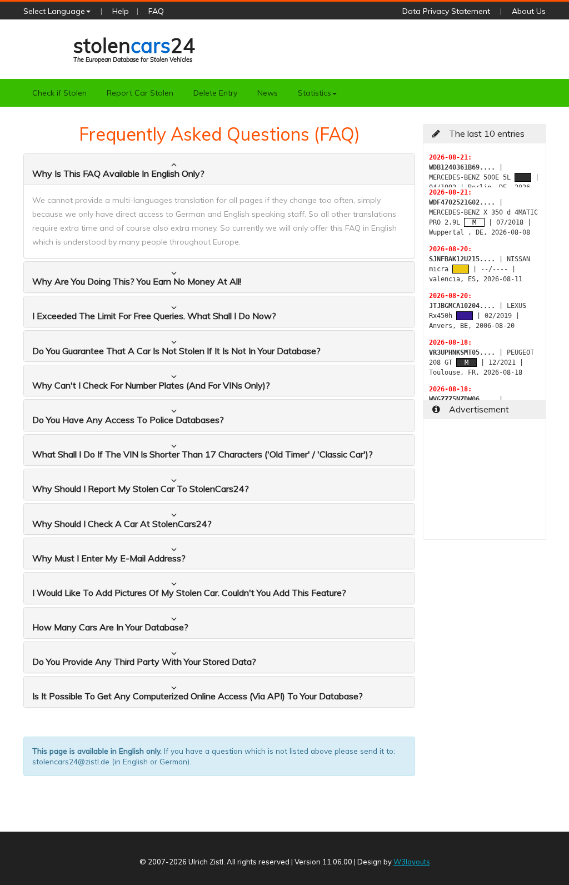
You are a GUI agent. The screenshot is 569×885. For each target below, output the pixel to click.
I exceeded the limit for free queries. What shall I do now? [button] (154, 315)
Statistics (314, 93)
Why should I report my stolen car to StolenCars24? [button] (140, 488)
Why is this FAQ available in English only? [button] (118, 173)
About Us (529, 11)
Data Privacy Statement (446, 11)
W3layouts (411, 861)
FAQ (156, 11)
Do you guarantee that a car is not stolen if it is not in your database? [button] (176, 350)
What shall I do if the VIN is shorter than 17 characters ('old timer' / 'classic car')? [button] (202, 454)
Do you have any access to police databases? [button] (128, 419)
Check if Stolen (59, 93)
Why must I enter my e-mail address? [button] (109, 558)
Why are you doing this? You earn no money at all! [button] (136, 281)
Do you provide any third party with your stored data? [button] (144, 661)
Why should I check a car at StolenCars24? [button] (122, 523)
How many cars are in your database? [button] (110, 627)
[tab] (219, 169)
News (267, 93)
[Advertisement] (484, 483)
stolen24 (134, 48)
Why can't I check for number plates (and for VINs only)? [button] (151, 385)
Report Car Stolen (140, 93)
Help (120, 11)
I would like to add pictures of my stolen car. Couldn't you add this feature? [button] (189, 592)
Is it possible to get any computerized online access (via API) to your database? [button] (197, 696)
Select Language (54, 11)
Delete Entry (215, 93)
